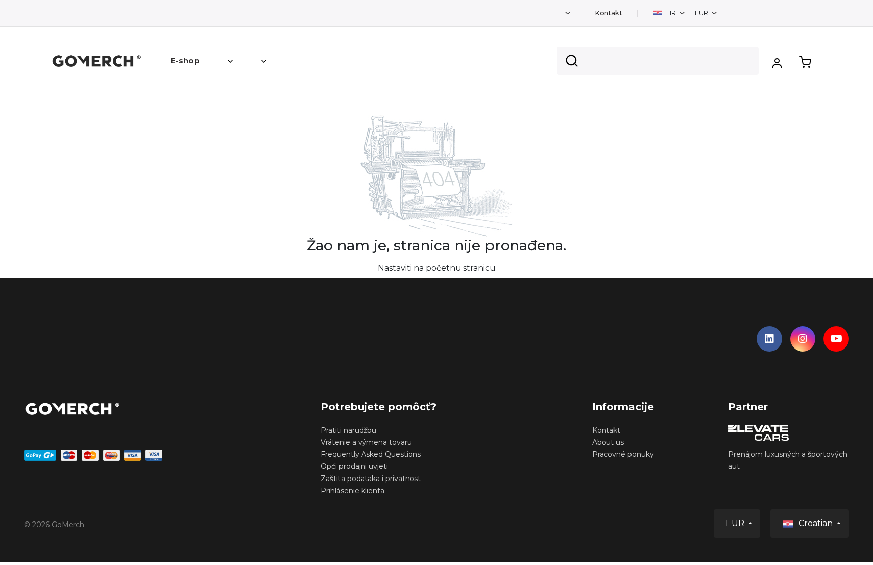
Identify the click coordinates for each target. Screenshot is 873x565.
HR (671, 13)
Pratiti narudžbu (348, 430)
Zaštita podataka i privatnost (371, 478)
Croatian (816, 523)
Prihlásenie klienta (352, 490)
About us (608, 442)
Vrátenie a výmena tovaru (366, 442)
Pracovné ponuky (623, 454)
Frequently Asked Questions (371, 454)
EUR (702, 13)
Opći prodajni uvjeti (354, 466)
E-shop (185, 60)
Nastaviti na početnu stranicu (437, 268)
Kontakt (608, 13)
